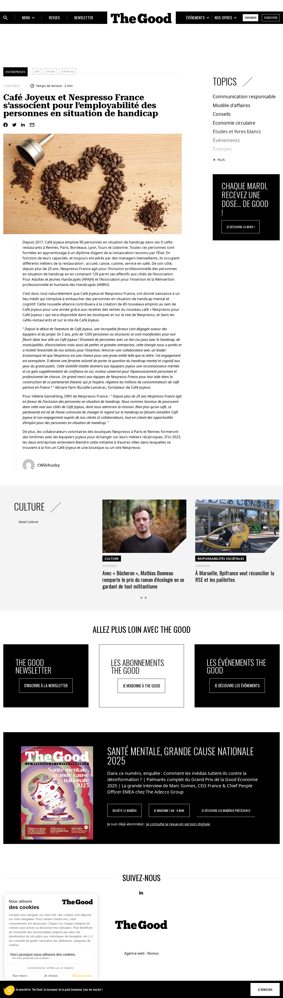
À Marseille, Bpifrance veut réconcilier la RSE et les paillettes (234, 576)
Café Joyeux (54, 242)
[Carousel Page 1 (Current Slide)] (137, 598)
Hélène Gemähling (47, 396)
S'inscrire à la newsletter (46, 685)
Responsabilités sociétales (220, 558)
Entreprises (15, 72)
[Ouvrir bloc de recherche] (5, 18)
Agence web (134, 953)
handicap (68, 71)
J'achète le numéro (124, 810)
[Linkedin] (23, 125)
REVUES (54, 17)
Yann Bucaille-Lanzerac (87, 387)
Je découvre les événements (237, 685)
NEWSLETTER (83, 17)
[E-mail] (32, 125)
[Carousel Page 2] (142, 598)
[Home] (141, 18)
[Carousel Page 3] (146, 598)
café (36, 71)
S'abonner (250, 17)
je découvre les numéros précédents (226, 810)
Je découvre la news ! (240, 226)
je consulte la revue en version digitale (178, 824)
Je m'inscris (265, 989)
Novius (153, 953)
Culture (112, 558)
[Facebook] (5, 125)
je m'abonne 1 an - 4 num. (169, 810)
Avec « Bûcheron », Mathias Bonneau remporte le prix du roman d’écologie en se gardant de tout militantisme (143, 579)
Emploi (50, 71)
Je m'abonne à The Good (141, 686)
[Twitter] (14, 125)
